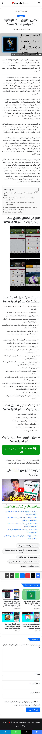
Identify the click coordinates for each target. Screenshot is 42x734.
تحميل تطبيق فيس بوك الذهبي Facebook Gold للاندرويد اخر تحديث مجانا (12, 626)
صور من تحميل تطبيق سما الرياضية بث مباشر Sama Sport (21, 194)
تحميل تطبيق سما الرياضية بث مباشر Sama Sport (21, 207)
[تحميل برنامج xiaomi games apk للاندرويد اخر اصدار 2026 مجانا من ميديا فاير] (31, 617)
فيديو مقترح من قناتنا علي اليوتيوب (15, 209)
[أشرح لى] (21, 3)
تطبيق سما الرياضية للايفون (27, 557)
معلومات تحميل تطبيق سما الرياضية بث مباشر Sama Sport (19, 203)
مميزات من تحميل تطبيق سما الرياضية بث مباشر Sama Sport (20, 199)
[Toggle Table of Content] (35, 190)
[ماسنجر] (22, 575)
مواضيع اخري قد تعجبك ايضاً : (14, 212)
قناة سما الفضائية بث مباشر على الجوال (23, 561)
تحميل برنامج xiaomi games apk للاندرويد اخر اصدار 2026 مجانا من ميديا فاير (31, 626)
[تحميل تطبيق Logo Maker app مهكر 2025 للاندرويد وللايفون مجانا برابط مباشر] (11, 594)
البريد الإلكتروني (35, 683)
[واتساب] (17, 575)
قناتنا (16, 470)
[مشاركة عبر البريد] (12, 575)
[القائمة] (39, 3)
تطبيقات (17, 11)
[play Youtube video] (21, 490)
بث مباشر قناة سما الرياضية (27, 545)
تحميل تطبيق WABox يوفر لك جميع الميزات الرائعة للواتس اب (32, 603)
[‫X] (33, 575)
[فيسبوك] (38, 575)
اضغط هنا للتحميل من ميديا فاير (19, 450)
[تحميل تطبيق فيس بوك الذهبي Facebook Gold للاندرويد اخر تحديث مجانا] (11, 617)
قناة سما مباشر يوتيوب (29, 566)
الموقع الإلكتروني (35, 692)
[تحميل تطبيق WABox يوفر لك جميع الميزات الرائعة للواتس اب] (31, 594)
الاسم (38, 674)
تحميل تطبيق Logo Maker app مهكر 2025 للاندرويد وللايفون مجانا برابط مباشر (11, 603)
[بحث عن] (3, 3)
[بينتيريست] (27, 575)
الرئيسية (23, 11)
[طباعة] (7, 575)
